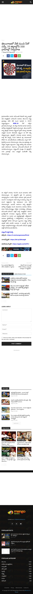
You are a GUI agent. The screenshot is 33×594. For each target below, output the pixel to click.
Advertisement (19, 587)
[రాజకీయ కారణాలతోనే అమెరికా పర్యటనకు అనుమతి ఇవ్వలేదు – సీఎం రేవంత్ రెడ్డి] (6, 280)
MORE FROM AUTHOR (20, 274)
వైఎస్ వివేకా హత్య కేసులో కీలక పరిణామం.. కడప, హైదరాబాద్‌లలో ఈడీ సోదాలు (8, 444)
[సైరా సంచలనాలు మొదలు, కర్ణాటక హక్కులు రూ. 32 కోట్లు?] (6, 536)
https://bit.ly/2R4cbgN (18, 239)
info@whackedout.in (19, 519)
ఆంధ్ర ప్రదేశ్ (4, 440)
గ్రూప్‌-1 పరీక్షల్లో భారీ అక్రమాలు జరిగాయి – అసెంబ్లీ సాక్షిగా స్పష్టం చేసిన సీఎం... (9, 459)
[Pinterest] (15, 55)
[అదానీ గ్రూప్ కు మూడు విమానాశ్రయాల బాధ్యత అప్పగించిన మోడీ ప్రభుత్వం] (6, 551)
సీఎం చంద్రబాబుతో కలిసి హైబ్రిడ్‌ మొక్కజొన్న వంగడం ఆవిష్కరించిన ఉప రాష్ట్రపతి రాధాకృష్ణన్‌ (20, 417)
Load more (16, 423)
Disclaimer (6, 587)
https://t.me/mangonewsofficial (18, 235)
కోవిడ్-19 (13, 123)
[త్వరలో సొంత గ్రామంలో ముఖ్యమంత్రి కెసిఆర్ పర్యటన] (6, 543)
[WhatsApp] (19, 55)
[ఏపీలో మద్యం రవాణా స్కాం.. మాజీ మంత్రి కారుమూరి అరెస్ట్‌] (24, 452)
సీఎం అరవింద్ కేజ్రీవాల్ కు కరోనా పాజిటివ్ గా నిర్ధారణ (8, 266)
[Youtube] (20, 523)
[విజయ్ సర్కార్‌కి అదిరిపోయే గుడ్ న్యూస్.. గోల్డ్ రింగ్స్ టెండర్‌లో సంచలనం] (6, 402)
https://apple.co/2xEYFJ (21, 244)
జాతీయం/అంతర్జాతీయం (4, 289)
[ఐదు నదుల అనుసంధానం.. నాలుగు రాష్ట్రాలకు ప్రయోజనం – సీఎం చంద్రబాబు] (6, 409)
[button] (2, 2)
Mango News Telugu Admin (9, 52)
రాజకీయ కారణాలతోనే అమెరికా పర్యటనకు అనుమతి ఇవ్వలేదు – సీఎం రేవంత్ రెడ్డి (20, 280)
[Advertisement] (16, 21)
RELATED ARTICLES (8, 274)
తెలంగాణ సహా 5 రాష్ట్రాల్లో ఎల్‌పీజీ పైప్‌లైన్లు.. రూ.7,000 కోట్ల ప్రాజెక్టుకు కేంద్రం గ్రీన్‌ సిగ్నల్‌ (19, 287)
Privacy (12, 587)
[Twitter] (12, 55)
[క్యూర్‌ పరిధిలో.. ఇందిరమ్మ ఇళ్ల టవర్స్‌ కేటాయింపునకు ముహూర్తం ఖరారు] (6, 295)
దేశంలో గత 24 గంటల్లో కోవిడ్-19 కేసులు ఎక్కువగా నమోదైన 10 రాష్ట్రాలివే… (25, 266)
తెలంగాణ (3, 282)
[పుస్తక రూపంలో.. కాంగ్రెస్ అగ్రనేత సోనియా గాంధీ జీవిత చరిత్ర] (24, 436)
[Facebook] (8, 55)
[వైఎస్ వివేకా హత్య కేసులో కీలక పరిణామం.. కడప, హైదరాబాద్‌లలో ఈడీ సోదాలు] (9, 436)
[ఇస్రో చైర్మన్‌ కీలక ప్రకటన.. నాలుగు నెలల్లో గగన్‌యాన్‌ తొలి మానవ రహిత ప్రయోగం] (6, 394)
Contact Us (26, 587)
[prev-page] (3, 301)
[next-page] (5, 301)
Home (3, 40)
